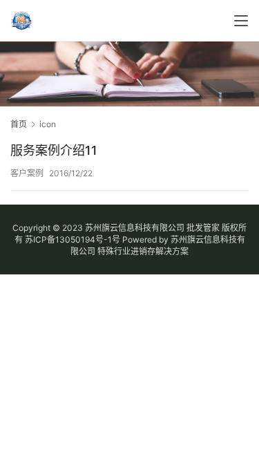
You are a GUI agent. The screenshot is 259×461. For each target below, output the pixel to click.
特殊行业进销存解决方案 (143, 251)
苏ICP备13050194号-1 (68, 239)
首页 (18, 124)
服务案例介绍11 (53, 150)
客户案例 (27, 173)
